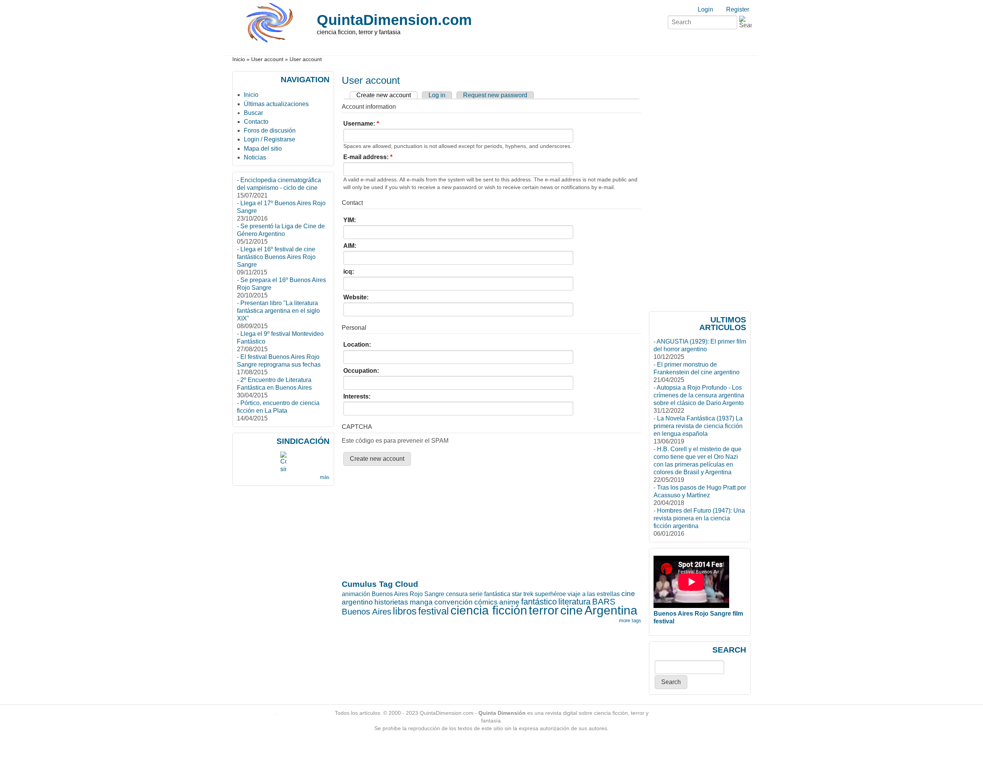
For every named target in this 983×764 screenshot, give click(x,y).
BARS (604, 601)
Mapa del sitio (263, 148)
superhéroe (550, 594)
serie (476, 594)
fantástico (539, 601)
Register (737, 9)
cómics (486, 602)
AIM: (349, 245)
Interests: (357, 396)
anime (509, 602)
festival (433, 611)
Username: (361, 123)
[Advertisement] (372, 494)
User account (267, 59)
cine (571, 610)
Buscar (253, 113)
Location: (357, 344)
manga (421, 602)
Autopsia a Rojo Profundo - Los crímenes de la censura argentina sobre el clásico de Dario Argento (699, 395)
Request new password (495, 95)
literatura (574, 601)
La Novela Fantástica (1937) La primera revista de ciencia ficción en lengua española (698, 426)
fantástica (497, 594)
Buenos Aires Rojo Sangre (408, 594)
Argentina (610, 610)
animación (356, 594)
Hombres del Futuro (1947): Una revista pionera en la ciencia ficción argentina (699, 518)
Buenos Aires (366, 611)
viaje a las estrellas (594, 594)
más (324, 477)
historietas (391, 602)
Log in (437, 95)
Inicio (238, 59)
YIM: (349, 220)
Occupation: (361, 370)
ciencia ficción (488, 610)
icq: (348, 271)
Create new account (383, 95)
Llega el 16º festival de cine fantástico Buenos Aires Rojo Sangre (276, 257)
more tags (630, 620)
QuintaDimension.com (394, 20)
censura (457, 594)
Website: (356, 297)
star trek (522, 594)
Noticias (255, 157)
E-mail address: (367, 157)
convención (453, 602)
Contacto (256, 121)
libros (405, 611)
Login (705, 9)
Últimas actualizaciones (276, 104)
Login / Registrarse (269, 139)
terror (544, 610)
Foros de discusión (270, 130)
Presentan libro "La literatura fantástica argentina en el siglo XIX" (278, 311)
